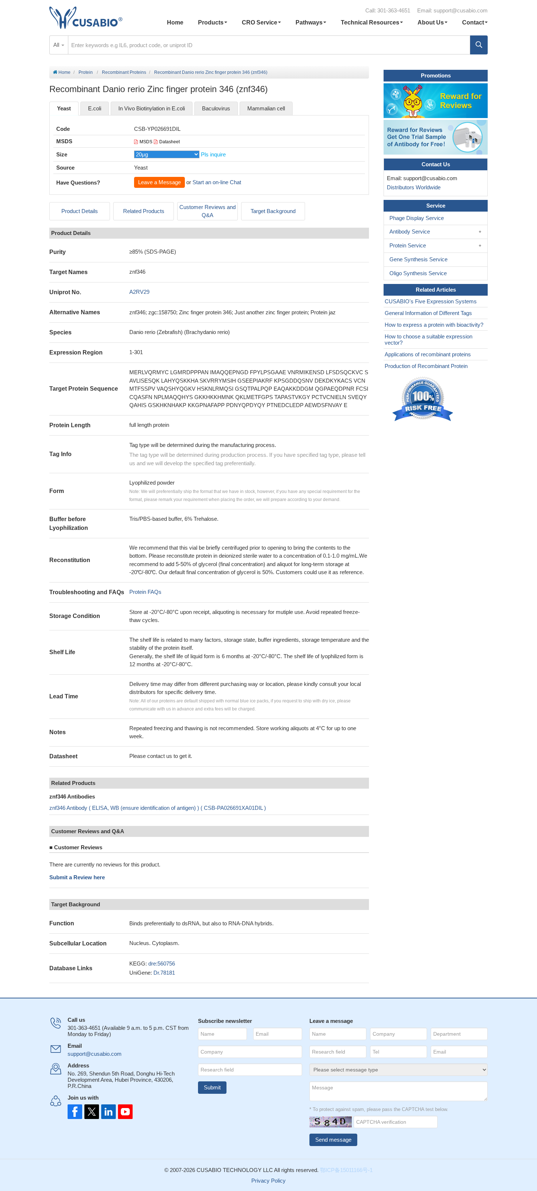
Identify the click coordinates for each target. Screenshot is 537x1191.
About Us (431, 22)
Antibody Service (409, 231)
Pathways (309, 22)
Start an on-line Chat (217, 182)
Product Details (79, 211)
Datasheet (169, 141)
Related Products (143, 211)
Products (211, 22)
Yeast (64, 108)
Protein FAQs (145, 592)
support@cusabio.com (461, 10)
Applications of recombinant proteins (428, 354)
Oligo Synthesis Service (418, 273)
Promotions (436, 75)
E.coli (94, 108)
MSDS (146, 141)
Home (175, 22)
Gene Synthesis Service (418, 259)
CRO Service (259, 22)
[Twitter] (91, 1111)
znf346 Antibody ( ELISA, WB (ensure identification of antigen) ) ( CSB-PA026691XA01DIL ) (157, 808)
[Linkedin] (107, 1111)
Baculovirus (216, 108)
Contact (473, 22)
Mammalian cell (266, 108)
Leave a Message (159, 182)
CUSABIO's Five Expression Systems (431, 301)
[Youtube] (123, 1111)
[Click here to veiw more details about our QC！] (424, 399)
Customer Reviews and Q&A (207, 211)
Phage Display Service (416, 218)
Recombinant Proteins (124, 72)
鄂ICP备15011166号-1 (346, 1170)
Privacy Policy (268, 1180)
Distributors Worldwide (412, 187)
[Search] (479, 44)
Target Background (273, 211)
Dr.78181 (164, 973)
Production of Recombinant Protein (426, 366)
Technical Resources (370, 22)
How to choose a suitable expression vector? (428, 339)
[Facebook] (75, 1111)
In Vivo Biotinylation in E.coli (151, 108)
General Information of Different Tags (428, 313)
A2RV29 (139, 292)
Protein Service (407, 245)
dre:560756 (161, 963)
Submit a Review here (77, 877)
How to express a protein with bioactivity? (434, 325)
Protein (86, 72)
